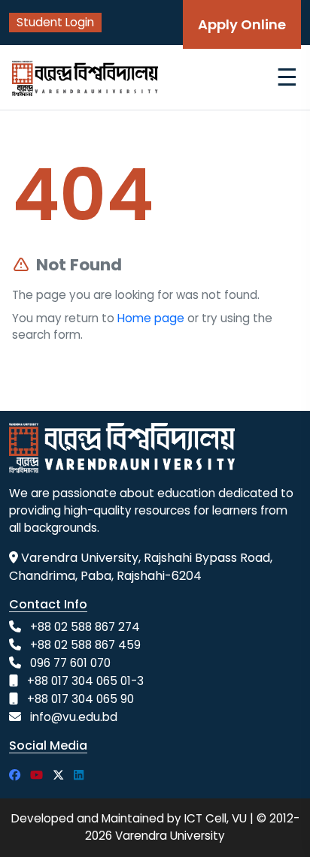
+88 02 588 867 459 (85, 645)
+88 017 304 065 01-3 (85, 681)
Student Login (55, 22)
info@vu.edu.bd (73, 717)
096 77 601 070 (70, 663)
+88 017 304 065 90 (80, 699)
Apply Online (242, 24)
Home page (150, 318)
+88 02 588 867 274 (85, 627)
